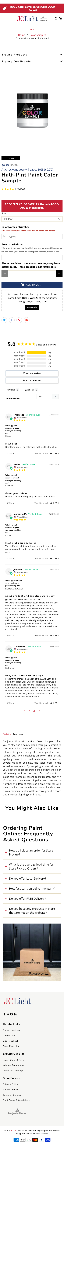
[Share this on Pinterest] (19, 320)
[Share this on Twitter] (4, 320)
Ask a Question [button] (33, 380)
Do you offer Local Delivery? (27, 878)
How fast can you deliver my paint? (32, 888)
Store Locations (11, 1030)
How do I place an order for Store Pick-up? (31, 852)
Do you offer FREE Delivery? (27, 899)
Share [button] (11, 453)
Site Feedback (10, 1041)
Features (18, 734)
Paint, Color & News (14, 1060)
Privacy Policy (10, 1084)
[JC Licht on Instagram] (11, 1014)
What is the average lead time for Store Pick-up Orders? (31, 866)
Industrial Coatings (13, 1070)
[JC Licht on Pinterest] (8, 1014)
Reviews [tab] (11, 389)
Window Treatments (13, 1065)
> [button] (39, 710)
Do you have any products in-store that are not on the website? (32, 911)
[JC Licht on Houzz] (15, 1014)
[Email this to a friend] (26, 320)
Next (32, 29)
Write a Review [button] (33, 373)
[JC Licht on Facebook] (4, 1014)
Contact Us (9, 1035)
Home (21, 35)
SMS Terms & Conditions (16, 1100)
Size (3, 213)
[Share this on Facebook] (12, 320)
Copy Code (32, 307)
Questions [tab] (29, 389)
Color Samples (38, 35)
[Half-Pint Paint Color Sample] (32, 111)
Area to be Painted (31, 248)
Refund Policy (10, 1089)
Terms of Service (12, 1095)
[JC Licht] (32, 19)
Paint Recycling (11, 1046)
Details (7, 734)
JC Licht (14, 1130)
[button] (52, 453)
